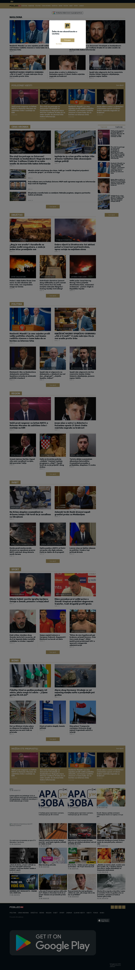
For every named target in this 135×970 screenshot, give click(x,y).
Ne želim (59, 44)
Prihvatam (67, 40)
